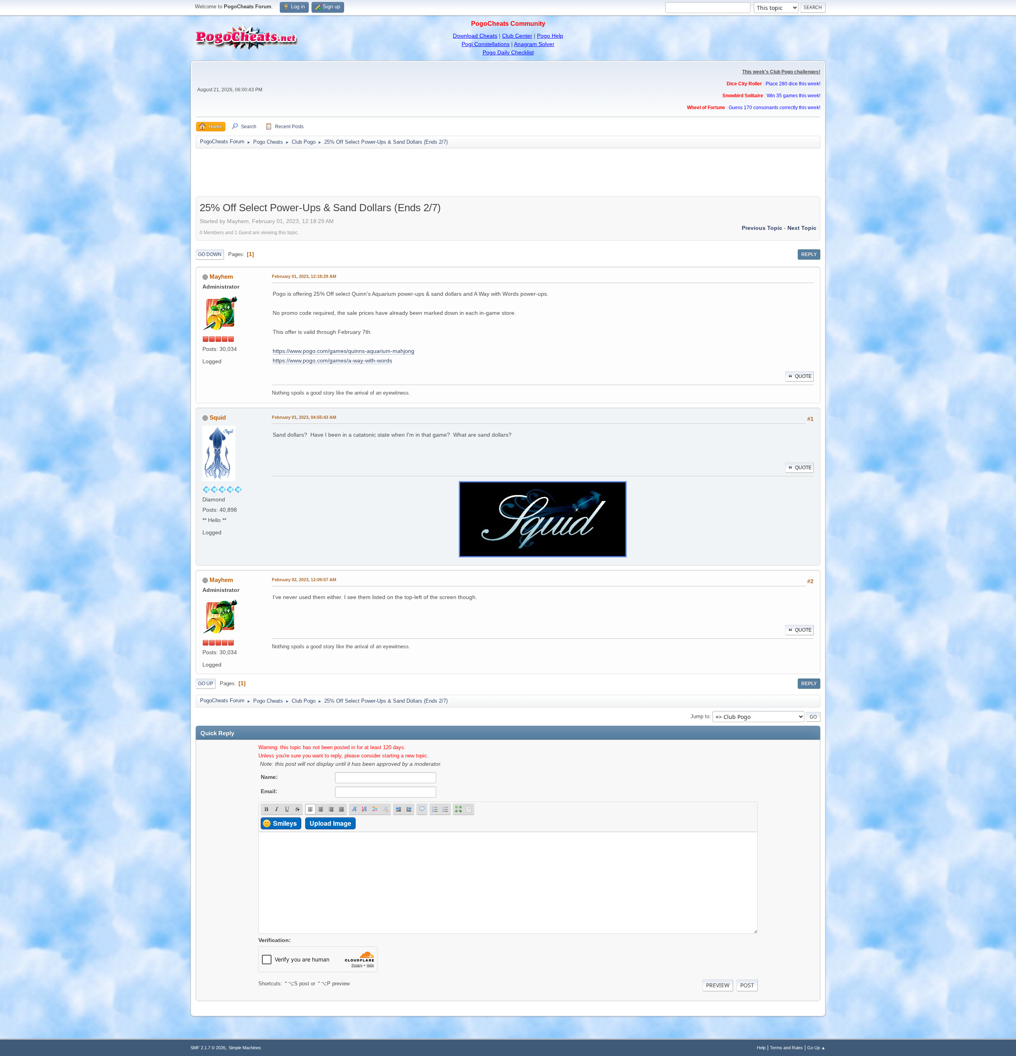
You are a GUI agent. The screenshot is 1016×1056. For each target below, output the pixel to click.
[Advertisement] (508, 172)
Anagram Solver (534, 44)
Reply (809, 254)
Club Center (517, 36)
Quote (803, 376)
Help (761, 1047)
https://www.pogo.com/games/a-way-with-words (332, 360)
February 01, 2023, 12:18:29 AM (304, 276)
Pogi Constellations (486, 44)
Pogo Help (550, 36)
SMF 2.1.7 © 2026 (207, 1047)
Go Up (205, 683)
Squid (218, 417)
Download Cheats (475, 36)
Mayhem (221, 276)
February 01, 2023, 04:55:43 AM (304, 417)
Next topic (801, 228)
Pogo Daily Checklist (508, 52)
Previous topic (762, 228)
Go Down (209, 254)
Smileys (285, 823)
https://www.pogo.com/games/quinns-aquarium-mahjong (343, 351)
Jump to (700, 716)
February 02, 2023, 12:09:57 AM (304, 579)
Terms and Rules (786, 1047)
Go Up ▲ (816, 1047)
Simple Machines (245, 1047)
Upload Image (330, 823)
